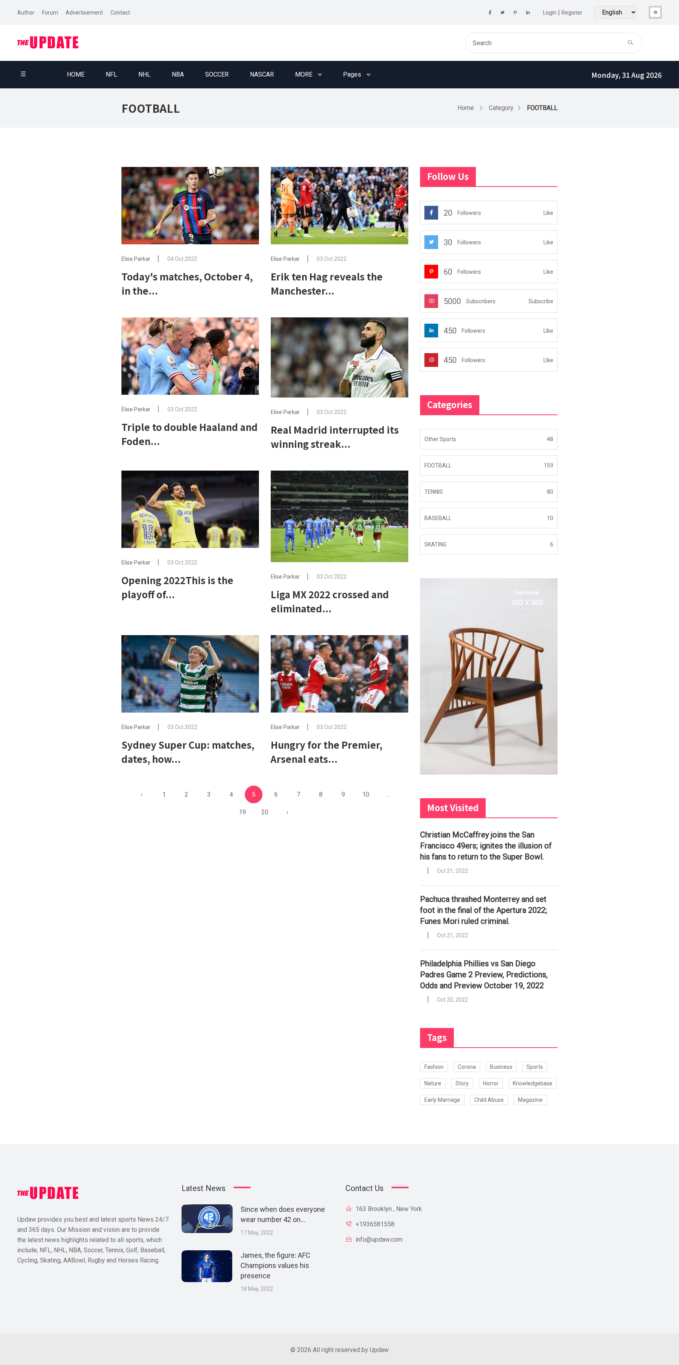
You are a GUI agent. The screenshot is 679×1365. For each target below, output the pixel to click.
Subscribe (541, 301)
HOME (75, 74)
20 (264, 812)
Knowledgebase (532, 1083)
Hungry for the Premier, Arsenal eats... (326, 752)
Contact (120, 12)
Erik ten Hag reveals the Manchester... (327, 283)
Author (26, 12)
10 (365, 794)
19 (242, 812)
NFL (111, 74)
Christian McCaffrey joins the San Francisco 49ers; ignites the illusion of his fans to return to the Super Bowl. (486, 845)
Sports (535, 1067)
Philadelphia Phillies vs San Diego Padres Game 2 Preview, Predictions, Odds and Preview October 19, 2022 (484, 974)
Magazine (530, 1100)
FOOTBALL (542, 108)
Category (501, 108)
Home (465, 108)
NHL (144, 74)
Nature (432, 1083)
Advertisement (84, 12)
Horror (491, 1083)
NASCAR (262, 74)
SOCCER (217, 74)
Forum (50, 12)
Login (549, 12)
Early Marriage (442, 1100)
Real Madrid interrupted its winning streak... (335, 437)
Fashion (434, 1067)
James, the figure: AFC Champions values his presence (275, 1265)
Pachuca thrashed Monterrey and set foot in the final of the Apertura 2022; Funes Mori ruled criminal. (483, 910)
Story (462, 1083)
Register (572, 12)
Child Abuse (489, 1100)
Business (501, 1067)
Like (548, 213)
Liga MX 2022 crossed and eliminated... (330, 601)
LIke (548, 331)
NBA (178, 74)
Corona (467, 1067)
